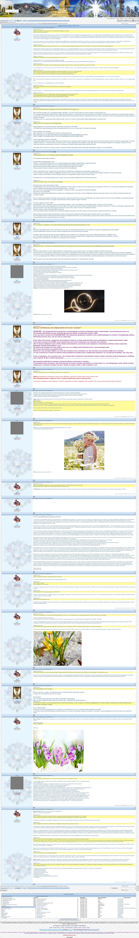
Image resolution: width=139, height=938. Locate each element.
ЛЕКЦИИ (62, 927)
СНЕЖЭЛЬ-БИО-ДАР (7, 908)
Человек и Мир (6, 903)
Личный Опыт (39, 914)
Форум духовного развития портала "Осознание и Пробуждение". (12, 23)
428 (52, 369)
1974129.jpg (44, 314)
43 (25, 20)
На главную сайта (111, 18)
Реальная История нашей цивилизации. (45, 902)
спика (99, 900)
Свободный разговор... (7, 900)
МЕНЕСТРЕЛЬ (40, 901)
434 (52, 573)
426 (53, 264)
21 (16, 20)
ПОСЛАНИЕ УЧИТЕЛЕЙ (42, 898)
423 (55, 151)
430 (52, 420)
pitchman (99, 911)
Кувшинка (5, 917)
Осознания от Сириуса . (8, 897)
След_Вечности (17, 106)
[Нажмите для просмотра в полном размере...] (84, 312)
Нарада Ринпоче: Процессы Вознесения (49, 23)
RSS (137, 18)
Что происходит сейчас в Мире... (9, 898)
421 (55, 27)
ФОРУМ (88, 927)
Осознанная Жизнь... (41, 916)
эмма (4, 910)
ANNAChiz (100, 898)
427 (52, 324)
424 (55, 221)
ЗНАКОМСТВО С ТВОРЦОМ (123, 904)
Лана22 (17, 27)
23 (19, 20)
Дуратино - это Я (6, 902)
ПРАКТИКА (120, 914)
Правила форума (131, 18)
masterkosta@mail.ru (95, 929)
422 (55, 106)
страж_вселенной (6, 916)
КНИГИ (79, 927)
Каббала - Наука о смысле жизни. (44, 912)
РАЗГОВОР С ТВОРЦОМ (42, 904)
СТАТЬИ (84, 927)
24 (21, 20)
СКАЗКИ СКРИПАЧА (41, 900)
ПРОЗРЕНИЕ (5, 901)
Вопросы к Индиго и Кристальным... (10, 904)
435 (52, 612)
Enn (3, 911)
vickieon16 (100, 915)
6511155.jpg (44, 472)
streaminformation (12, 22)
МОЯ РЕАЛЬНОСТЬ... (41, 913)
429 (52, 390)
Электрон (100, 902)
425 (55, 242)
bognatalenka (5, 913)
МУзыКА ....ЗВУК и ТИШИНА (42, 909)
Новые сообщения (120, 18)
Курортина (5, 914)
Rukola (17, 264)
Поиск (126, 18)
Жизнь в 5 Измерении (41, 905)
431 (52, 482)
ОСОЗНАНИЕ (38, 23)
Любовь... (5, 905)
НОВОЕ (51, 927)
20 (15, 20)
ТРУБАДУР (39, 910)
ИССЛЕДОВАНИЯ (69, 927)
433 (52, 514)
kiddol (99, 917)
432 (52, 498)
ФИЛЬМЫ (75, 927)
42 (23, 20)
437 (52, 685)
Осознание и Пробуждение (30, 23)
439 (52, 775)
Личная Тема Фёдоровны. (42, 908)
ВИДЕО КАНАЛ (56, 927)
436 (52, 669)
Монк (99, 914)
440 (52, 809)
